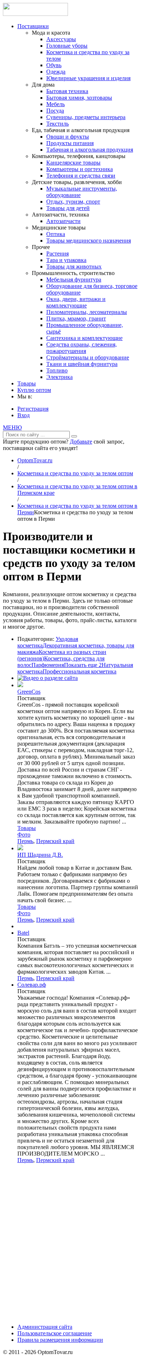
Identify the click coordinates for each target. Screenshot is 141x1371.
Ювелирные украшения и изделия (88, 78)
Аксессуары (61, 39)
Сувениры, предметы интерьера (85, 117)
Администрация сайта (44, 1327)
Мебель (55, 104)
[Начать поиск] (74, 436)
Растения (57, 253)
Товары (26, 383)
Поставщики (33, 26)
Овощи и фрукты (67, 137)
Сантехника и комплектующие (84, 338)
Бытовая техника (67, 91)
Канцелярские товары (73, 163)
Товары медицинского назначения (88, 240)
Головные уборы (66, 46)
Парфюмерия (47, 665)
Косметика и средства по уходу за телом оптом (75, 473)
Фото (23, 834)
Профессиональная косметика (79, 671)
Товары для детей (68, 208)
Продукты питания (70, 143)
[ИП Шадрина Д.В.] (20, 848)
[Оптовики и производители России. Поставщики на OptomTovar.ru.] (35, 14)
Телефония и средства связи (80, 176)
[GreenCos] (20, 685)
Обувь (53, 65)
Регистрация (32, 409)
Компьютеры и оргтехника (79, 169)
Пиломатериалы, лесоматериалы (86, 312)
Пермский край (55, 841)
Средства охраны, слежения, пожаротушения (81, 347)
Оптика (55, 234)
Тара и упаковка (66, 260)
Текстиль (57, 124)
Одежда (55, 72)
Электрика (59, 377)
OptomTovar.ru (34, 460)
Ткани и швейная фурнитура (82, 364)
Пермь (25, 841)
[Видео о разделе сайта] (47, 678)
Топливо (57, 370)
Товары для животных (74, 266)
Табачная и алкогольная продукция (89, 150)
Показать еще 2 (83, 665)
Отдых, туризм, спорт (73, 201)
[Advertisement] (70, 1246)
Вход (23, 415)
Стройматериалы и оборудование (87, 357)
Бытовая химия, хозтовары (79, 98)
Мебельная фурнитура (73, 279)
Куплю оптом (34, 390)
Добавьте (81, 441)
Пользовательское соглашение (54, 1333)
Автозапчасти (63, 221)
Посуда (55, 111)
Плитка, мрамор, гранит (76, 318)
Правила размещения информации (60, 1340)
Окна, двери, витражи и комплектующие (76, 302)
